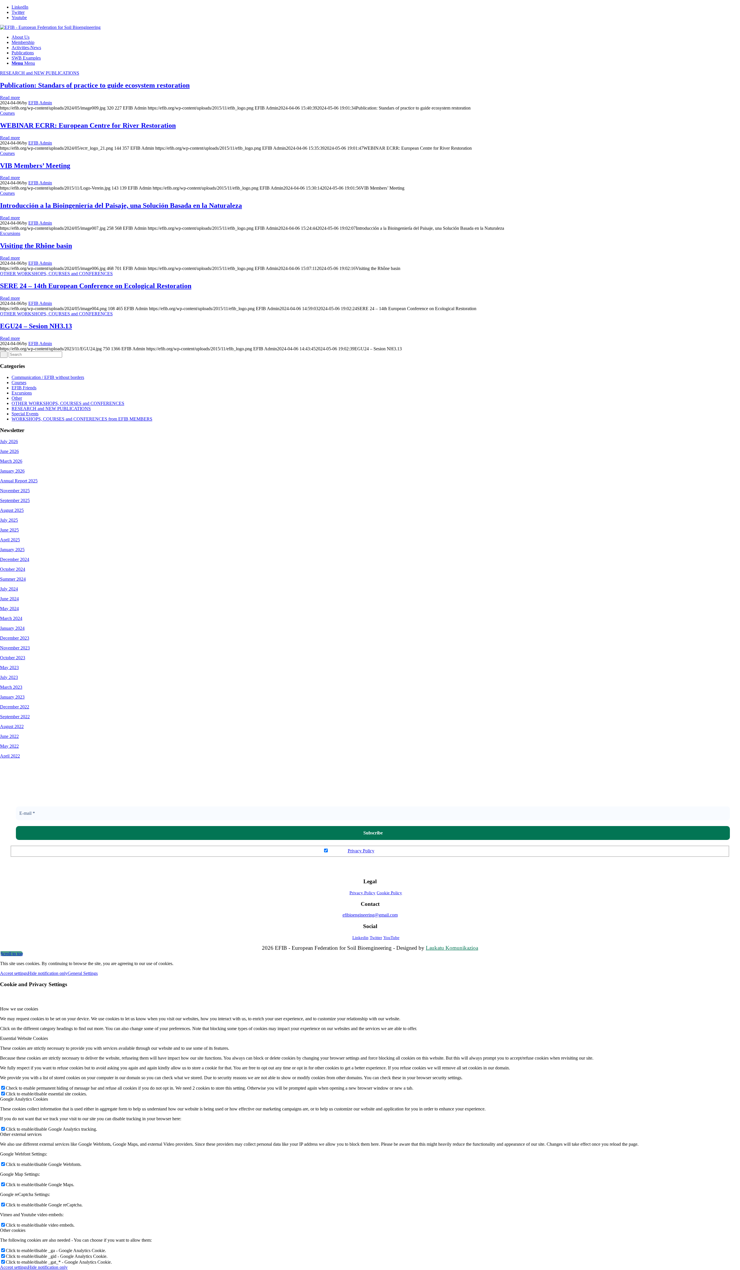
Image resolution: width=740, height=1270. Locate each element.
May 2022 (9, 746)
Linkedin (360, 937)
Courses (7, 113)
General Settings (83, 973)
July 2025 (9, 520)
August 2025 (12, 510)
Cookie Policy (389, 893)
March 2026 (11, 461)
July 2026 (9, 441)
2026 (14, 451)
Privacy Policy (361, 850)
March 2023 (11, 687)
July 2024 (9, 588)
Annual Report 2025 (19, 480)
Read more (10, 97)
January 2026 (12, 471)
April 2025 (10, 539)
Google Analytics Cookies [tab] (24, 1099)
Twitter (376, 937)
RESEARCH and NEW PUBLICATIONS (39, 73)
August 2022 (12, 726)
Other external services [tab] (21, 1134)
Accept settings (14, 973)
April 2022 (10, 756)
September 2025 (15, 500)
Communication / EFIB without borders (48, 377)
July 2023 (9, 677)
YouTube (391, 937)
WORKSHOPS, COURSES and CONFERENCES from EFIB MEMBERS (82, 418)
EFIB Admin (40, 102)
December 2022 (14, 706)
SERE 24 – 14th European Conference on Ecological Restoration (95, 286)
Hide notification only (48, 973)
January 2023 (12, 697)
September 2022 (15, 716)
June (5, 451)
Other (17, 398)
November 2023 (15, 647)
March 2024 (11, 618)
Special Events (25, 413)
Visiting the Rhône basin (36, 245)
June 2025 (9, 529)
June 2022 (9, 736)
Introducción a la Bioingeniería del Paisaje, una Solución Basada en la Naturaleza (121, 205)
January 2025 (12, 549)
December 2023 (14, 638)
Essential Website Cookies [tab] (24, 1038)
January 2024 (12, 628)
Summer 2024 (13, 579)
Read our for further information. (373, 850)
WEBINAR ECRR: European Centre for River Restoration (88, 125)
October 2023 (12, 657)
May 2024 (9, 608)
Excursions (10, 233)
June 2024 (9, 598)
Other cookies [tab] (12, 1230)
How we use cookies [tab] (19, 1008)
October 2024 (12, 569)
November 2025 (15, 490)
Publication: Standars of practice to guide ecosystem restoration (95, 85)
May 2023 (9, 667)
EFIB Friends (24, 387)
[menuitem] (376, 37)
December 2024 (14, 559)
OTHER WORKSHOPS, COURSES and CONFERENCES (56, 273)
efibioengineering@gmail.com (370, 914)
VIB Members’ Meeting (35, 165)
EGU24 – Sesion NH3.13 (36, 326)
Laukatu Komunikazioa (452, 948)
